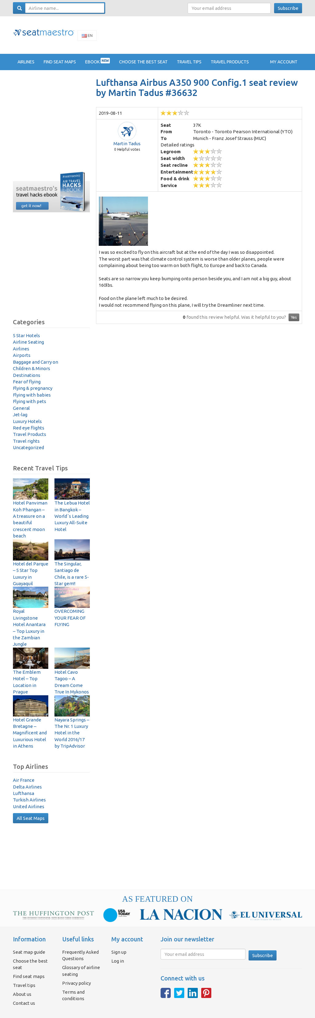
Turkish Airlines (29, 799)
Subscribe (288, 8)
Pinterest (206, 993)
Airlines (21, 348)
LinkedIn (193, 993)
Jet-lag (20, 414)
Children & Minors (31, 368)
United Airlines (28, 806)
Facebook (166, 993)
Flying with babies (32, 394)
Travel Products (29, 434)
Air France (23, 780)
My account (283, 61)
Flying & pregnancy (32, 388)
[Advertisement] (190, 35)
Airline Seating (28, 342)
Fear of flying (27, 381)
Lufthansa (23, 793)
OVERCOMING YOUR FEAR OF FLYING (70, 618)
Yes (294, 317)
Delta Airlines (27, 786)
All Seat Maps (31, 818)
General (21, 408)
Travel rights (26, 441)
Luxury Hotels (27, 421)
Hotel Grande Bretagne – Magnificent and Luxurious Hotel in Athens (30, 733)
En (90, 35)
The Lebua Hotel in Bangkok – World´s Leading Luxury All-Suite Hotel (72, 516)
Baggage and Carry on (35, 362)
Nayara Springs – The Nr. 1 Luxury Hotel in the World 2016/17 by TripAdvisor (71, 733)
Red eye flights (28, 427)
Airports (21, 355)
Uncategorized (28, 447)
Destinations (26, 375)
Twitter (179, 993)
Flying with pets (29, 401)
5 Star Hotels (26, 335)
